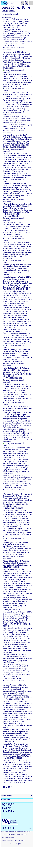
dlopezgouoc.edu (8, 11)
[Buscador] (26, 3)
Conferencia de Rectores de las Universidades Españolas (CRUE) (16, 831)
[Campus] (22, 3)
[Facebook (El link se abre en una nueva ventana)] (4, 787)
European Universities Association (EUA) (11, 844)
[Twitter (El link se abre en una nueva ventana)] (6, 787)
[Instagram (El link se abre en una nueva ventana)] (11, 828)
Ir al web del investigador (10, 14)
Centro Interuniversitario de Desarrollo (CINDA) (13, 840)
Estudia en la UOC (6, 795)
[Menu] (31, 3)
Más (30, 828)
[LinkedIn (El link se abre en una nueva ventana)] (9, 787)
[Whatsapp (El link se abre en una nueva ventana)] (12, 787)
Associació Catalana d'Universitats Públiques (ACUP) (14, 834)
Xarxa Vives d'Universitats (7, 837)
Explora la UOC (5, 799)
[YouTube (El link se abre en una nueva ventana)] (14, 828)
